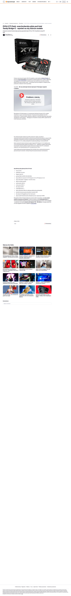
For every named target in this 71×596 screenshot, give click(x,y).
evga (15, 223)
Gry (49, 1)
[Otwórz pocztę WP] (57, 2)
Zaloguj (64, 1)
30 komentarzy (43, 34)
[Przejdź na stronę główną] (4, 2)
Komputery (24, 1)
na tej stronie (33, 203)
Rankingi (34, 1)
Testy (30, 1)
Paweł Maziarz (8, 34)
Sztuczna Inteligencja (42, 1)
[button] (60, 1)
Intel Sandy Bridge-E (22, 79)
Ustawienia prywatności (51, 586)
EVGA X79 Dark (45, 78)
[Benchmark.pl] (11, 2)
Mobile (18, 1)
